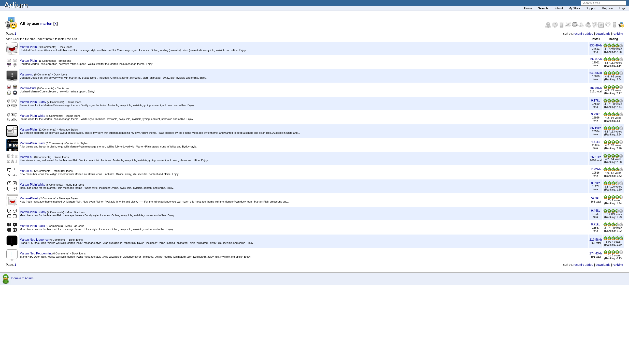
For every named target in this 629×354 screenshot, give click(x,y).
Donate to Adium (22, 278)
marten (46, 23)
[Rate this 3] (613, 46)
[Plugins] (608, 26)
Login (623, 8)
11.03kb (595, 169)
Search (543, 8)
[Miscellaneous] (615, 26)
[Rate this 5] (621, 46)
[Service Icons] (595, 26)
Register (607, 8)
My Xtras (574, 8)
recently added (583, 33)
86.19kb (595, 128)
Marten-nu (26, 74)
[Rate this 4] (617, 46)
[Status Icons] (588, 26)
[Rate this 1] (605, 46)
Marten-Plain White (32, 116)
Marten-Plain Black (32, 143)
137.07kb (595, 59)
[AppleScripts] (581, 26)
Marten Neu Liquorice (34, 239)
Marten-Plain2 (29, 198)
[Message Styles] (568, 26)
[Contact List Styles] (561, 26)
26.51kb (595, 157)
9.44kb (595, 210)
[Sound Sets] (575, 26)
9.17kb (595, 100)
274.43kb (595, 253)
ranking (618, 33)
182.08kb (595, 88)
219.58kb (595, 239)
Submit (558, 8)
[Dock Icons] (548, 26)
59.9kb (595, 198)
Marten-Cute (28, 88)
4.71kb (595, 142)
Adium (16, 5)
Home (528, 8)
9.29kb (595, 114)
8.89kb (595, 183)
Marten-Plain (28, 47)
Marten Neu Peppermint (36, 253)
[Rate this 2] (609, 46)
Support (591, 8)
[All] (621, 26)
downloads (603, 33)
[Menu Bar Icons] (601, 26)
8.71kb (595, 224)
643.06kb (595, 73)
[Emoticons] (555, 26)
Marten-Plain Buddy (33, 102)
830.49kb (595, 45)
